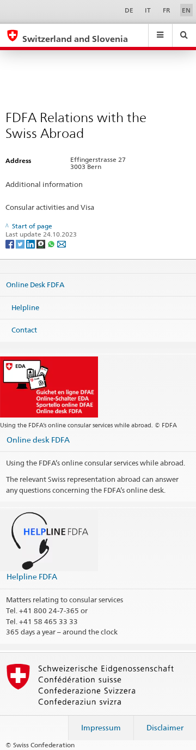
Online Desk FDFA (35, 284)
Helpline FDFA (32, 576)
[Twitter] (21, 243)
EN (186, 10)
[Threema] (41, 243)
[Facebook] (10, 243)
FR (166, 10)
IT (148, 10)
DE (129, 10)
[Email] (61, 243)
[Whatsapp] (52, 243)
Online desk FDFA (38, 439)
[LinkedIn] (31, 243)
